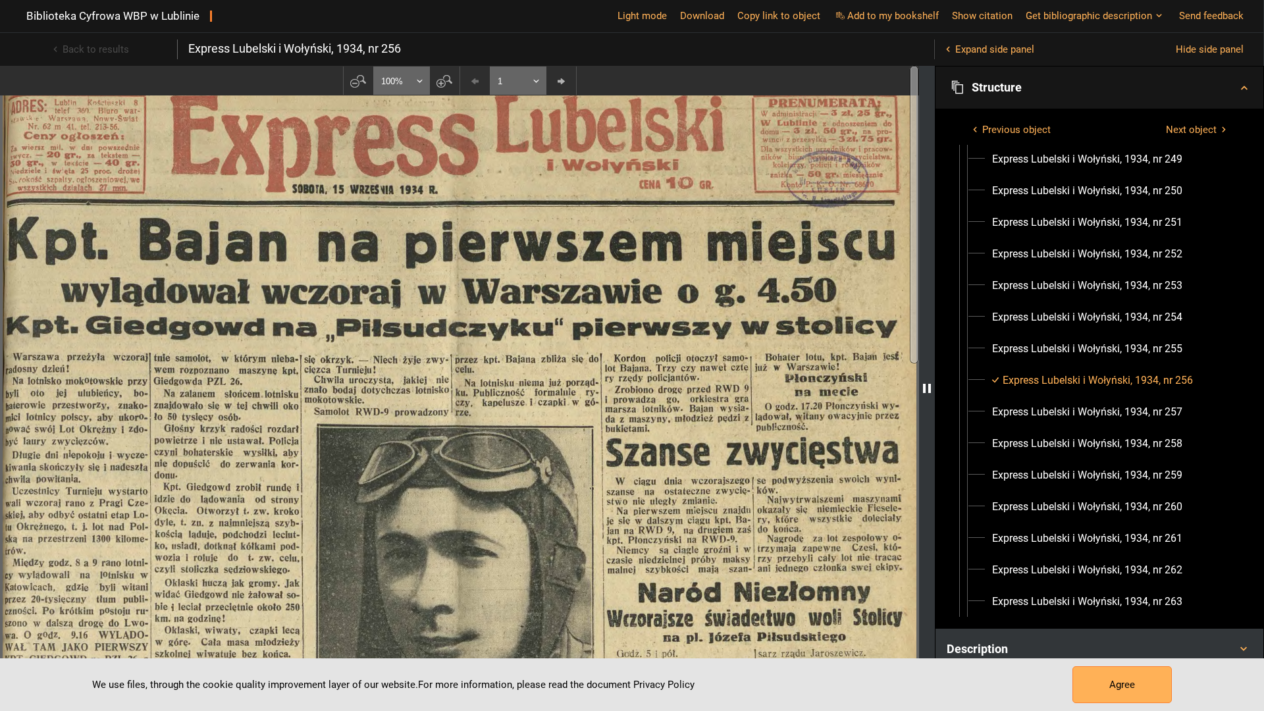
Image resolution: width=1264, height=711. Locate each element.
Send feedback (1211, 16)
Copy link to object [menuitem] (778, 16)
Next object (1191, 130)
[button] (1099, 87)
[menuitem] (1087, 159)
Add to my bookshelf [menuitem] (893, 16)
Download (702, 16)
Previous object (1016, 130)
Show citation (982, 16)
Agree (1122, 685)
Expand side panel (994, 49)
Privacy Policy (664, 685)
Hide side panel (1210, 49)
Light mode (642, 16)
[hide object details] (927, 388)
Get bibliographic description (1089, 16)
